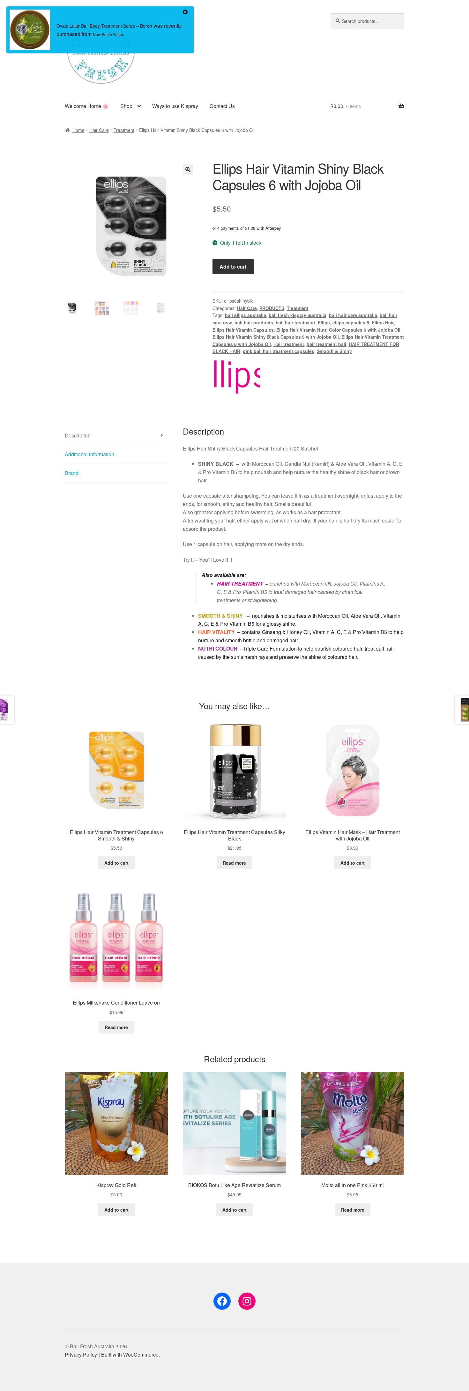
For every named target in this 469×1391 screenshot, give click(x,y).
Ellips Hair (383, 322)
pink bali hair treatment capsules (278, 351)
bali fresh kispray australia (297, 315)
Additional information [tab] (89, 454)
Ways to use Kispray (175, 106)
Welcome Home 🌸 (87, 106)
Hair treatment (288, 344)
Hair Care (99, 130)
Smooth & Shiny (334, 351)
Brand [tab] (71, 473)
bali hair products (253, 322)
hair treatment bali (326, 344)
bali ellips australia (245, 315)
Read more (234, 863)
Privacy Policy (81, 1354)
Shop (126, 106)
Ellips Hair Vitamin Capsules (243, 330)
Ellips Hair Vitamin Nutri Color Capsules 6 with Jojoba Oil (338, 330)
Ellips (324, 322)
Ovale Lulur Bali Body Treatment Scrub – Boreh (104, 26)
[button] (188, 169)
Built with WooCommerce (130, 1354)
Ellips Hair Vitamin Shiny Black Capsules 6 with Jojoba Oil (275, 337)
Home (78, 130)
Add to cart (233, 266)
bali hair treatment (295, 322)
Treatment (124, 130)
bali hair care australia (353, 315)
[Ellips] (236, 377)
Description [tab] (78, 435)
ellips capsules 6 (350, 322)
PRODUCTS (271, 308)
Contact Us (222, 106)
